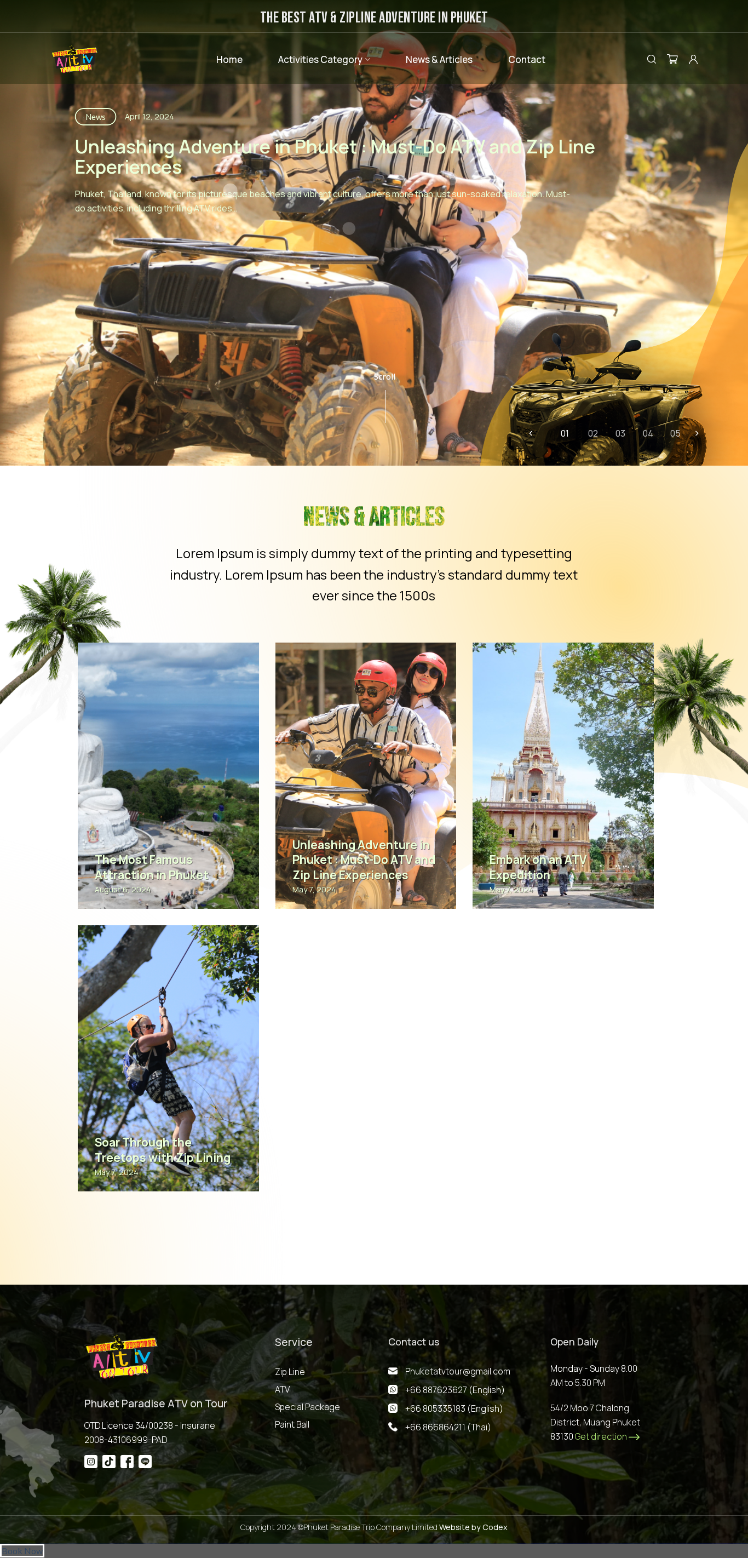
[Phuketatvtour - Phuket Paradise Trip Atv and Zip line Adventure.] (74, 59)
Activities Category (320, 59)
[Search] (651, 59)
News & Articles (439, 59)
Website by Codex (473, 1527)
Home (229, 59)
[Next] (696, 433)
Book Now (22, 1550)
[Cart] (672, 59)
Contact (526, 59)
